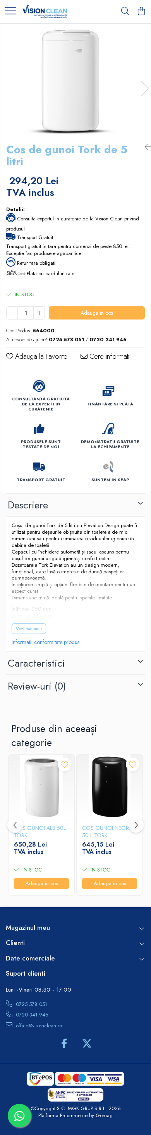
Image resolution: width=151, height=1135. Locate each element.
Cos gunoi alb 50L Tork (40, 831)
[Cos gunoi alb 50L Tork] (41, 787)
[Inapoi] (145, 147)
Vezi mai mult (29, 628)
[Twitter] (87, 1044)
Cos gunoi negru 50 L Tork (107, 831)
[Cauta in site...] (125, 11)
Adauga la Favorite (40, 356)
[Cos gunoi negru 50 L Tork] (109, 787)
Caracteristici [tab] (36, 663)
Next (144, 89)
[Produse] (10, 11)
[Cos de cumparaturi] (141, 11)
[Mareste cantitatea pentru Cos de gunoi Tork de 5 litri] (39, 313)
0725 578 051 (30, 1004)
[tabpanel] (75, 80)
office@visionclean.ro (38, 1025)
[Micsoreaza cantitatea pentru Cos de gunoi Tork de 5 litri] (12, 313)
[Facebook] (64, 1044)
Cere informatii (109, 356)
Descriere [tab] (28, 505)
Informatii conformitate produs (45, 642)
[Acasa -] (44, 11)
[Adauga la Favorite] (64, 764)
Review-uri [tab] (37, 686)
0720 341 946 (31, 1014)
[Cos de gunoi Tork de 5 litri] (75, 80)
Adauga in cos (97, 313)
